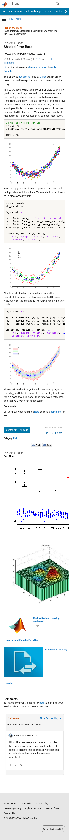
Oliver (43, 76)
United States (54, 828)
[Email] (47, 445)
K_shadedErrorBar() (56, 649)
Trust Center (10, 803)
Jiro (6, 67)
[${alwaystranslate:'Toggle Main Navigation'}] (64, 3)
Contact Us (9, 813)
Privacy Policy (41, 803)
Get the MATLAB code (17, 430)
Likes (42, 59)
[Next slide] (62, 11)
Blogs (15, 3)
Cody (48, 11)
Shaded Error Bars (18, 47)
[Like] (47, 432)
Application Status (33, 808)
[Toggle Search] (57, 3)
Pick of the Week (13, 27)
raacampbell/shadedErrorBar (22, 640)
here (36, 411)
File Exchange (33, 11)
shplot (9, 683)
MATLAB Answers (12, 11)
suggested (24, 76)
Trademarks (25, 803)
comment (56, 411)
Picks (15, 438)
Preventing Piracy (12, 808)
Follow (58, 432)
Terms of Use (52, 808)
